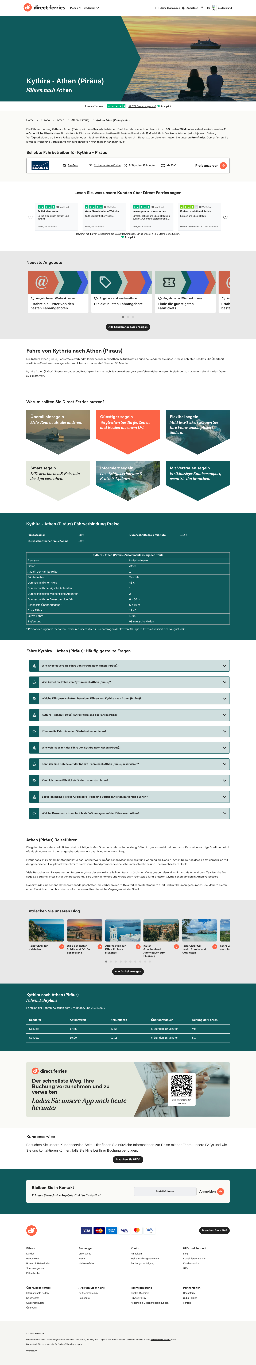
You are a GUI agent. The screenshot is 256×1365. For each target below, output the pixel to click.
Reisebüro (84, 1297)
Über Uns (31, 1307)
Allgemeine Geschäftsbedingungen (150, 1302)
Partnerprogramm (88, 1293)
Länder (30, 1253)
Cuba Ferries (190, 1297)
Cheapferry (189, 1293)
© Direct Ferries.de (35, 1333)
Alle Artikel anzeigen (128, 971)
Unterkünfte (85, 1253)
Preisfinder (198, 137)
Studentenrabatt (35, 1302)
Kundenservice (191, 1263)
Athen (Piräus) (80, 120)
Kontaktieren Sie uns (194, 1258)
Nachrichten (32, 1297)
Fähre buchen (33, 1273)
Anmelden (136, 1253)
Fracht (82, 1258)
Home (30, 120)
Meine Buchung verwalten (145, 1258)
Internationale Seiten (37, 1293)
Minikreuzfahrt (86, 1263)
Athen (60, 120)
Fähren (187, 1302)
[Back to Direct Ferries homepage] (44, 7)
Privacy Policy (138, 1297)
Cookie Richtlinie (140, 1293)
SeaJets (98, 129)
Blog (185, 1253)
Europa (45, 120)
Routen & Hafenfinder (38, 1263)
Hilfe (185, 1268)
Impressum (31, 1351)
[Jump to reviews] (128, 106)
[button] (129, 666)
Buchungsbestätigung (142, 1263)
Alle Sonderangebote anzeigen (128, 327)
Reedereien (32, 1258)
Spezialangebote (35, 1268)
